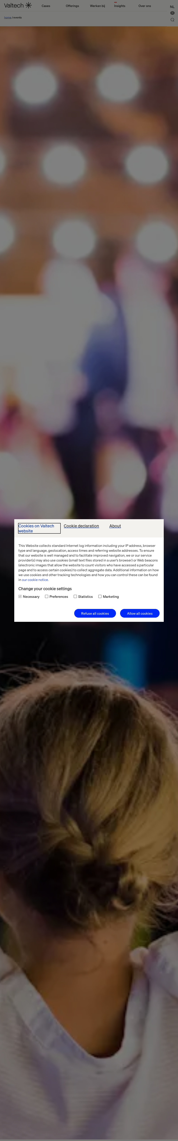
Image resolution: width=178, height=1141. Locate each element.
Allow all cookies (140, 613)
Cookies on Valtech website (36, 528)
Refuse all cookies (95, 613)
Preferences (59, 596)
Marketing (111, 596)
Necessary (31, 596)
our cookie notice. (35, 579)
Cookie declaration (81, 525)
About (115, 525)
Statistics (85, 596)
